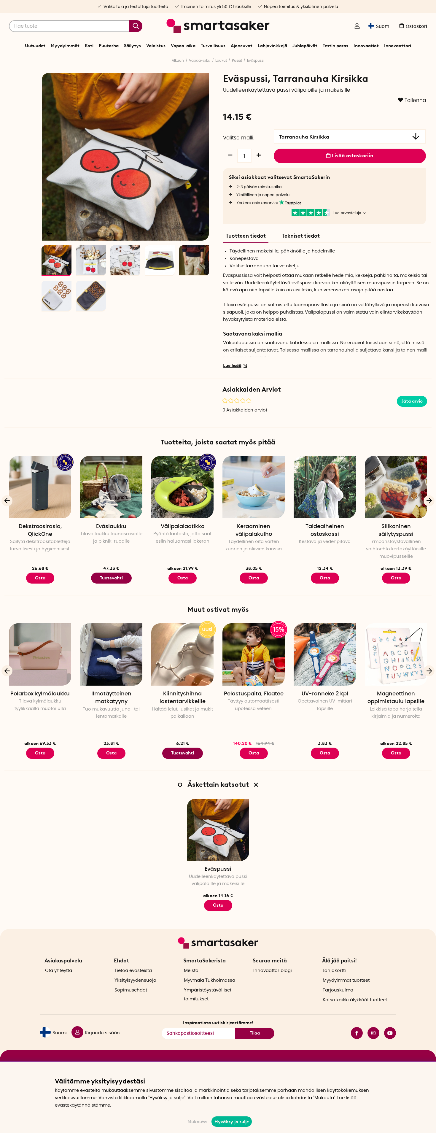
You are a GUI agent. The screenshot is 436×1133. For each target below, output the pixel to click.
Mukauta (197, 1121)
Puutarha (109, 45)
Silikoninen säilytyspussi (395, 530)
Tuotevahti (111, 578)
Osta (40, 578)
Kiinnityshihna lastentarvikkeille (183, 697)
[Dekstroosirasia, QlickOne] (40, 487)
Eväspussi (255, 60)
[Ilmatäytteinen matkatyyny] (111, 654)
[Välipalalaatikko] (182, 487)
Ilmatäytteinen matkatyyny (111, 697)
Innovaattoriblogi (272, 970)
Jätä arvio (412, 401)
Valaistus (156, 45)
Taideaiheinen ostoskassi (324, 530)
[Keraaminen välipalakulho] (253, 487)
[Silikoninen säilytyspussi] (396, 487)
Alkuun (178, 60)
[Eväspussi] (218, 830)
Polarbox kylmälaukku (40, 694)
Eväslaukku (111, 526)
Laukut (221, 60)
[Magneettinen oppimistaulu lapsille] (396, 654)
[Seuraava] (201, 233)
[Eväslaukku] (111, 487)
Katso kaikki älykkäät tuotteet (355, 1000)
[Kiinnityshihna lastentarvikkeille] (182, 654)
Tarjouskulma (338, 990)
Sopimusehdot (130, 990)
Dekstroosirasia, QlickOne (40, 530)
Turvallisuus (213, 45)
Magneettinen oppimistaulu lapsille (395, 697)
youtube (387, 1033)
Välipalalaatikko (182, 526)
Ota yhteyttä (58, 970)
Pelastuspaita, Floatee (254, 694)
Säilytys (132, 45)
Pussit (237, 60)
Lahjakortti (334, 970)
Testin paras (335, 45)
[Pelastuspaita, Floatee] (253, 654)
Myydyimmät (65, 45)
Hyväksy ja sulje (231, 1121)
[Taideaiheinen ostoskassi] (325, 487)
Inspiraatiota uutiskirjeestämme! (218, 1022)
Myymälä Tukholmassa (209, 980)
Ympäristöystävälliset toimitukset (207, 994)
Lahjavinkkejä (272, 45)
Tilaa (255, 1033)
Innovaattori (397, 45)
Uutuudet (35, 45)
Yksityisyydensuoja (135, 980)
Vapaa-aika (183, 45)
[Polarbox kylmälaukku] (40, 654)
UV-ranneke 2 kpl (325, 694)
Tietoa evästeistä (133, 970)
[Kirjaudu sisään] (357, 26)
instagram (371, 1033)
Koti (89, 45)
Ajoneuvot (241, 45)
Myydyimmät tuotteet (346, 980)
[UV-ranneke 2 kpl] (325, 654)
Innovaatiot (366, 45)
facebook (354, 1033)
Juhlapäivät (304, 45)
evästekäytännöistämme (82, 1105)
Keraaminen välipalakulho (253, 530)
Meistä (191, 970)
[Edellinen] (49, 233)
